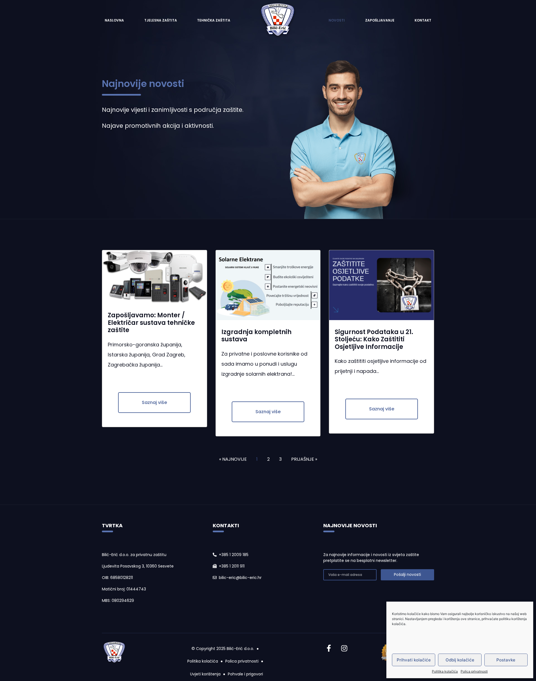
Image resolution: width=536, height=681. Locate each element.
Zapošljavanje (379, 20)
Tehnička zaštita (213, 20)
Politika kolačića (445, 671)
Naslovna (114, 20)
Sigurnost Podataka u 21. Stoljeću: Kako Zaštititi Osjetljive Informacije (374, 339)
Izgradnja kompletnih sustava (256, 336)
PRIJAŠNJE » (304, 459)
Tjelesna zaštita (160, 20)
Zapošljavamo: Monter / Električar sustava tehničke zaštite (151, 322)
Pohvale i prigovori (245, 674)
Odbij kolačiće (460, 660)
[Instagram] (344, 648)
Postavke (505, 660)
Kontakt (423, 20)
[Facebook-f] (329, 648)
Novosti (337, 20)
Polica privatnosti (474, 671)
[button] (154, 402)
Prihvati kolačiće (414, 660)
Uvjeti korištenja (205, 674)
